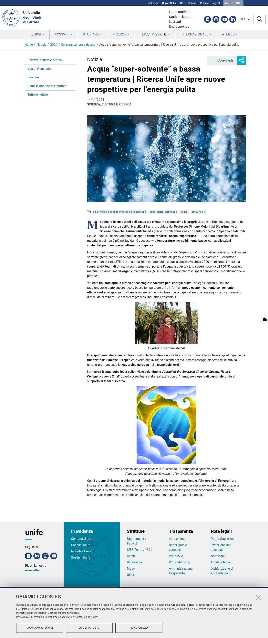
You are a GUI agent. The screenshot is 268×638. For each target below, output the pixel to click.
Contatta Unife (81, 539)
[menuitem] (37, 34)
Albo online (176, 539)
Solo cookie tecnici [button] (39, 627)
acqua (184, 212)
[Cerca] (259, 19)
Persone (33, 77)
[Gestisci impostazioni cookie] (264, 319)
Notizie (41, 44)
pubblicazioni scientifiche (163, 212)
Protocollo (176, 556)
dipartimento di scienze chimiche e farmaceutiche (119, 212)
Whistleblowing (179, 562)
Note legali (218, 556)
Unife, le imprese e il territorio (47, 86)
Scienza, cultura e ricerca (78, 44)
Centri (131, 556)
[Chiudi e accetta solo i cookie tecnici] (258, 597)
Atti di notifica (220, 562)
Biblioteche (134, 562)
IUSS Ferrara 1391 (139, 550)
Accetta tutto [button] (89, 627)
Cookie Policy (90, 616)
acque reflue (198, 212)
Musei (131, 568)
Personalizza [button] (139, 627)
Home (29, 44)
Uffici (130, 575)
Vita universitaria (39, 69)
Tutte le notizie (37, 94)
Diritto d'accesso (222, 539)
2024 (53, 44)
